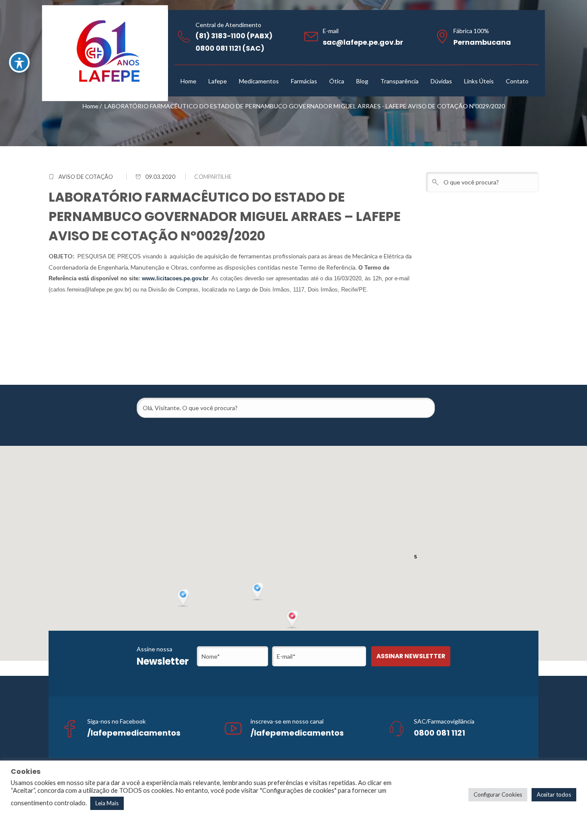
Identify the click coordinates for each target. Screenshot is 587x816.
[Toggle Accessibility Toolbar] (19, 62)
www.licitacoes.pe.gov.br (175, 278)
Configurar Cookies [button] (498, 794)
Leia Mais (107, 803)
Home (90, 106)
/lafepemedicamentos (133, 732)
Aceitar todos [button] (554, 794)
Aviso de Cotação (85, 176)
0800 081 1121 (439, 732)
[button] (293, 619)
